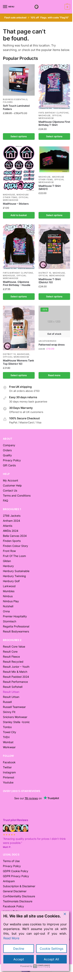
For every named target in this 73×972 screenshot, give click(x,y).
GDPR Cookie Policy (15, 871)
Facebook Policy (13, 906)
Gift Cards (9, 465)
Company (9, 445)
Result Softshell (12, 686)
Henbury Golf (11, 581)
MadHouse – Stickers (16, 203)
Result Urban (11, 696)
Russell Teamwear (14, 707)
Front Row (9, 550)
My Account (10, 480)
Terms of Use (11, 861)
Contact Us (10, 490)
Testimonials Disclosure (17, 901)
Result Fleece (11, 656)
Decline (18, 949)
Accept (18, 959)
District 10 (45, 273)
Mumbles (8, 591)
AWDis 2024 (10, 530)
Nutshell (8, 606)
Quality (7, 455)
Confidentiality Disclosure (19, 896)
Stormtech (9, 621)
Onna (6, 611)
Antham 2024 (11, 520)
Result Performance (15, 681)
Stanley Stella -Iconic (16, 722)
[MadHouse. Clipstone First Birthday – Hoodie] (19, 246)
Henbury (8, 566)
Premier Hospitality (15, 616)
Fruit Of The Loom (14, 556)
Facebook (9, 762)
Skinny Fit (9, 712)
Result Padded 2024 (16, 676)
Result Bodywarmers (16, 631)
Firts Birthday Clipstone (54, 113)
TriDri (6, 737)
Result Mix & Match (15, 671)
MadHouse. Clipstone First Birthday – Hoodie (16, 283)
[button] (67, 6)
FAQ (5, 500)
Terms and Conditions (17, 495)
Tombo (7, 727)
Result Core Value (14, 646)
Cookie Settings (51, 949)
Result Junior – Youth (16, 666)
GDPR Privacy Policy (16, 876)
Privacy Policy (12, 460)
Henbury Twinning (14, 576)
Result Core (10, 651)
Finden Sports (12, 540)
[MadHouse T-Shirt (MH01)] (54, 159)
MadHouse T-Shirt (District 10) (50, 281)
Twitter (7, 767)
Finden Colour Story (15, 545)
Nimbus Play (11, 601)
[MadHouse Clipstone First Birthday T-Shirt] (54, 86)
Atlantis (7, 525)
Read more (54, 375)
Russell (7, 701)
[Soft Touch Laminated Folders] (19, 80)
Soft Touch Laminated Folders (16, 107)
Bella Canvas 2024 (15, 535)
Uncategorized (47, 341)
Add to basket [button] (19, 215)
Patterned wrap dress (52, 344)
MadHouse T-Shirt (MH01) (50, 187)
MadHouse (45, 115)
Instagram (9, 772)
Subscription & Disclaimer (19, 886)
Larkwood (9, 586)
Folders (8, 102)
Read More (11, 938)
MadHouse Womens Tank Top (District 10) (18, 362)
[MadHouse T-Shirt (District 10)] (54, 246)
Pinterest (8, 777)
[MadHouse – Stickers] (19, 168)
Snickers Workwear (15, 717)
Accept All (51, 959)
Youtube (8, 782)
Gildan (7, 561)
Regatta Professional (16, 626)
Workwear (9, 747)
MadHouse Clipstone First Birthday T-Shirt (54, 123)
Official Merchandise (52, 275)
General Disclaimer (14, 891)
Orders (7, 450)
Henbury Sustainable (16, 571)
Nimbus (8, 596)
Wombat (8, 742)
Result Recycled (13, 661)
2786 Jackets (11, 515)
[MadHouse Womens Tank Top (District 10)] (19, 328)
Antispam (9, 881)
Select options (19, 136)
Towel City (9, 732)
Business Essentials (15, 99)
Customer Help (12, 485)
